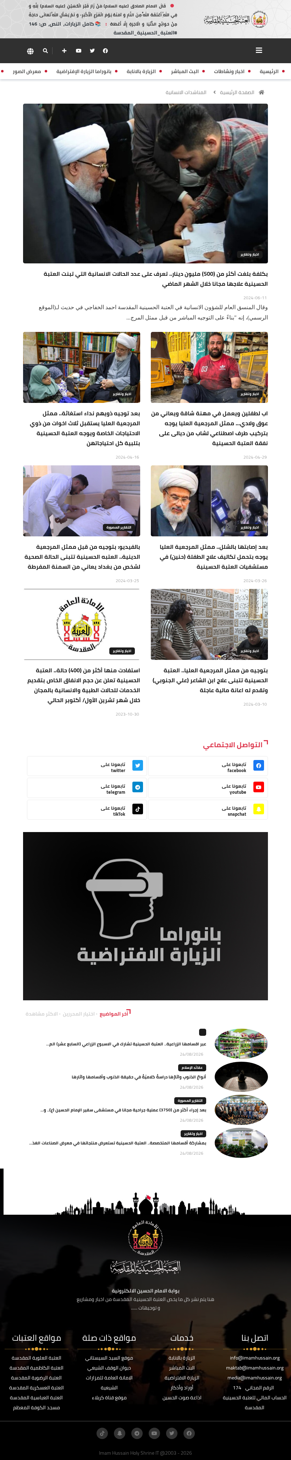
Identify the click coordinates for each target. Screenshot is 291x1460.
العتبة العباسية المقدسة (36, 1397)
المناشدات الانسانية (186, 92)
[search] (45, 50)
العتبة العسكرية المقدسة (36, 1387)
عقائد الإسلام (192, 1067)
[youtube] (78, 50)
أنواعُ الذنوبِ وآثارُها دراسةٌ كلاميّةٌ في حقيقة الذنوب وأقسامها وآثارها (139, 1077)
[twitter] (92, 50)
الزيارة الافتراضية (182, 1377)
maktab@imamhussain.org (255, 1367)
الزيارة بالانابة (182, 1357)
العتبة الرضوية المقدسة (36, 1377)
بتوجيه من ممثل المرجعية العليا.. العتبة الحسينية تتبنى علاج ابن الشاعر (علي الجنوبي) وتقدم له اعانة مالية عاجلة (210, 680)
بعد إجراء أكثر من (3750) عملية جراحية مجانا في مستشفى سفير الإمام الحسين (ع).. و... (123, 1110)
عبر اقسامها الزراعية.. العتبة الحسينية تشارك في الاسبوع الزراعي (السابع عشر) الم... (126, 1044)
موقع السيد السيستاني (109, 1357)
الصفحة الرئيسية (237, 92)
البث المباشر (182, 1367)
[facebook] (105, 50)
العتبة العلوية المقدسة (36, 1357)
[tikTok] (102, 1433)
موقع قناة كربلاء (109, 1397)
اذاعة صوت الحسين (182, 1397)
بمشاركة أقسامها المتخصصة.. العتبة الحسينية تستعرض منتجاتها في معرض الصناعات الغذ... (117, 1143)
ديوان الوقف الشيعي (109, 1367)
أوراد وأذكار (181, 1387)
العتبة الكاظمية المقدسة (37, 1367)
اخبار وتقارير (250, 254)
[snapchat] (119, 1433)
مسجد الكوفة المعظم (36, 1407)
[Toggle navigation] (259, 50)
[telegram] (137, 1433)
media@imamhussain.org (254, 1377)
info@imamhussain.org (255, 1357)
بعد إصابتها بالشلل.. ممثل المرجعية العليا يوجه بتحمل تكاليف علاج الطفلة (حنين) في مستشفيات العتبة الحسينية (214, 556)
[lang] (30, 51)
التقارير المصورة (118, 527)
